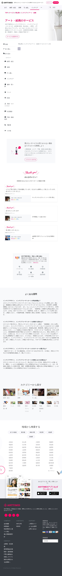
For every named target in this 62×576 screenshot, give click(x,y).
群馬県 (11, 465)
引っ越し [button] (26, 7)
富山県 (24, 442)
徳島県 (38, 463)
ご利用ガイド (32, 523)
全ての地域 (13, 432)
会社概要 (6, 523)
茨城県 (11, 460)
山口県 (38, 460)
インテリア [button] (34, 7)
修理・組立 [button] (13, 7)
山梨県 (24, 450)
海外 (51, 468)
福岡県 (51, 447)
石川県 (24, 444)
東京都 (23, 432)
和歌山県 (37, 447)
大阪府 (50, 432)
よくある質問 (32, 526)
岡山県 (38, 455)
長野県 (24, 452)
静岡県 (24, 457)
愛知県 (24, 460)
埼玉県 (41, 432)
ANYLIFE (19, 523)
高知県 (51, 444)
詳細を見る (35, 262)
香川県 (38, 465)
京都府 (31, 436)
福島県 (11, 457)
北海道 (11, 442)
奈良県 (38, 444)
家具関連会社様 (8, 549)
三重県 (24, 463)
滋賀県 (24, 465)
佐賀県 (51, 450)
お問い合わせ (32, 529)
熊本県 (51, 455)
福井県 (24, 447)
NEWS (18, 526)
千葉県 (11, 468)
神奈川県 (32, 432)
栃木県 (11, 463)
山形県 (11, 455)
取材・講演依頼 (8, 551)
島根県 (38, 452)
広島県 (38, 457)
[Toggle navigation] (60, 2)
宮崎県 (51, 460)
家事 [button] (20, 7)
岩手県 (11, 447)
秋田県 (11, 452)
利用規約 (6, 526)
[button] (19, 267)
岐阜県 (24, 455)
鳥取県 (38, 450)
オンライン (51, 470)
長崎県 (51, 452)
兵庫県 (38, 442)
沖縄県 (51, 465)
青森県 (11, 444)
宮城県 (11, 450)
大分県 (51, 457)
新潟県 (11, 470)
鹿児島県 (51, 463)
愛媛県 (51, 442)
